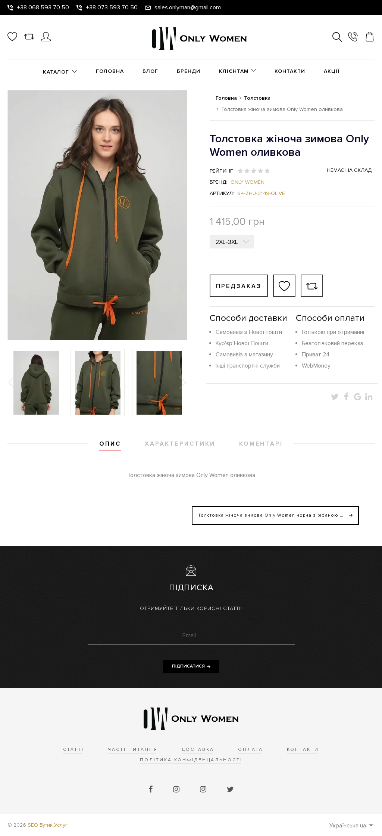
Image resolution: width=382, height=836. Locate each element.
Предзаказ (239, 286)
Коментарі (261, 444)
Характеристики (180, 444)
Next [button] (182, 382)
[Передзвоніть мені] (352, 38)
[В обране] (284, 286)
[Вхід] (46, 39)
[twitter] (230, 789)
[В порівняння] (312, 286)
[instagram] (177, 789)
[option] (36, 382)
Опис (110, 444)
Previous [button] (12, 382)
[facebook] (151, 789)
